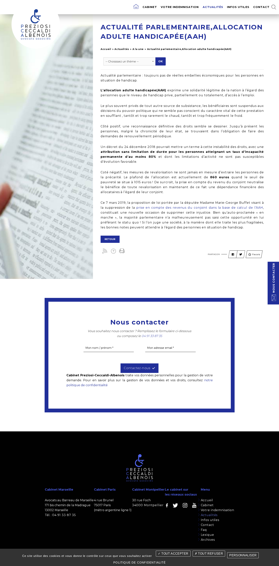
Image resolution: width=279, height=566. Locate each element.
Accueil (106, 49)
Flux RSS (105, 251)
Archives (208, 540)
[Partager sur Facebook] (233, 254)
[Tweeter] (240, 254)
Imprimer (122, 251)
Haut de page (113, 251)
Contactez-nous (137, 368)
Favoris (256, 254)
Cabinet (150, 7)
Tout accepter (174, 553)
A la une (138, 49)
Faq (204, 530)
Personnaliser (243, 555)
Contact (261, 7)
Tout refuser (210, 553)
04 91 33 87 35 (64, 515)
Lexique (207, 535)
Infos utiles (238, 7)
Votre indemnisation (180, 7)
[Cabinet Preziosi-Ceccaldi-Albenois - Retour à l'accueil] (35, 24)
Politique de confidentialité (139, 562)
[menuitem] (136, 7)
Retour (110, 239)
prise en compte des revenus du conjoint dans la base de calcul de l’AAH (199, 207)
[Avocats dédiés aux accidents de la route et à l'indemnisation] (136, 7)
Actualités (213, 7)
